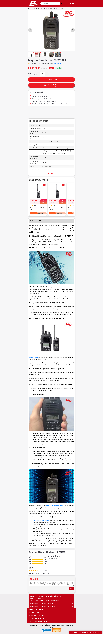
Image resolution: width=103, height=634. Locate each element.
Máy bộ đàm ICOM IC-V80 (37, 209)
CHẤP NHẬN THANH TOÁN (38, 621)
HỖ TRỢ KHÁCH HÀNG (36, 609)
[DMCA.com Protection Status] (56, 630)
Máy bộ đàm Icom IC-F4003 (56, 209)
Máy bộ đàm (48, 8)
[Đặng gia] (33, 3)
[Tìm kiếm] (61, 3)
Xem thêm (50, 173)
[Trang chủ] (29, 8)
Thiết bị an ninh (37, 8)
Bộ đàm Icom (58, 8)
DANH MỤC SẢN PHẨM (36, 615)
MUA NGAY (53, 79)
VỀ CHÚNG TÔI (34, 612)
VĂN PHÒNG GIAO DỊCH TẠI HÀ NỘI (42, 603)
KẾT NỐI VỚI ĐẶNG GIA (37, 618)
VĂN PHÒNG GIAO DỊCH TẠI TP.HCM (42, 606)
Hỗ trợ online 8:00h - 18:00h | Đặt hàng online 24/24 (85, 632)
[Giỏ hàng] (70, 4)
